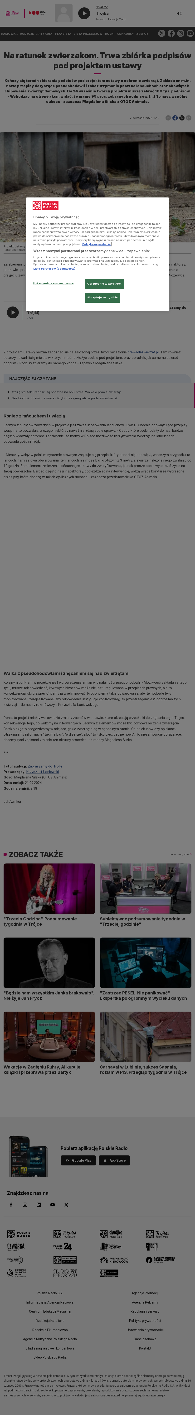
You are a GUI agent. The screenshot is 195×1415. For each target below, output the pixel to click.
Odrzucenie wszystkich (104, 283)
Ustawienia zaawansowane (53, 283)
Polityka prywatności (96, 244)
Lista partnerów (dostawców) (54, 268)
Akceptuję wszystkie (102, 297)
